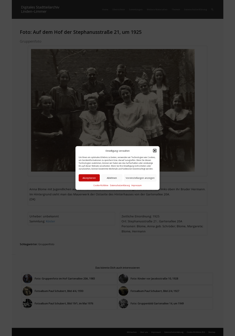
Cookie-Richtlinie (100, 185)
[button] (154, 150)
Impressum (136, 185)
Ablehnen (112, 177)
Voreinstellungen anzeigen (140, 177)
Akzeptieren (89, 177)
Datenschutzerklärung (120, 185)
